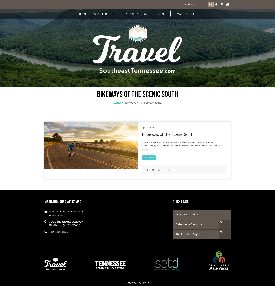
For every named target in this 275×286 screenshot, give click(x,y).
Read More (149, 157)
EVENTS (161, 14)
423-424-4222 (58, 231)
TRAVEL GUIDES (185, 14)
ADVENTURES (104, 14)
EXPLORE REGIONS (135, 14)
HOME (82, 14)
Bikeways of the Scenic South (168, 134)
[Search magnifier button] (210, 4)
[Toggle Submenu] (225, 224)
